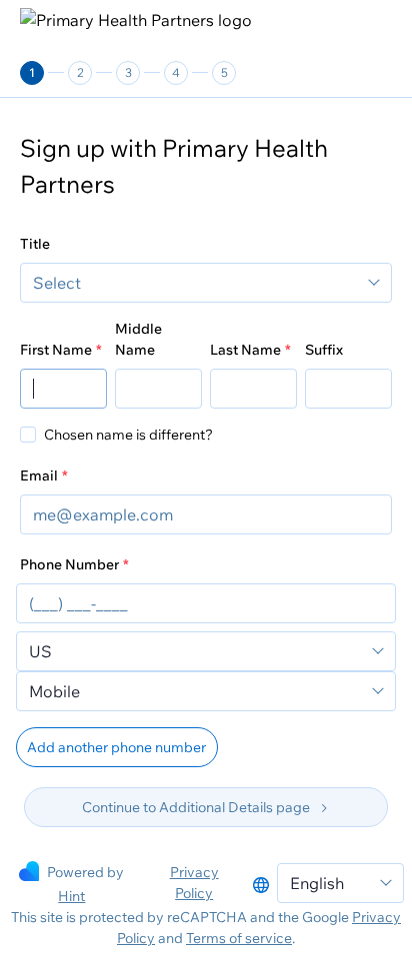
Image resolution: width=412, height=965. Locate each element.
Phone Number (69, 564)
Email (39, 475)
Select (57, 283)
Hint (71, 896)
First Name (56, 350)
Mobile (54, 691)
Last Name (245, 350)
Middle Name (138, 339)
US (40, 651)
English (317, 883)
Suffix (324, 350)
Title (35, 244)
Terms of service (239, 938)
